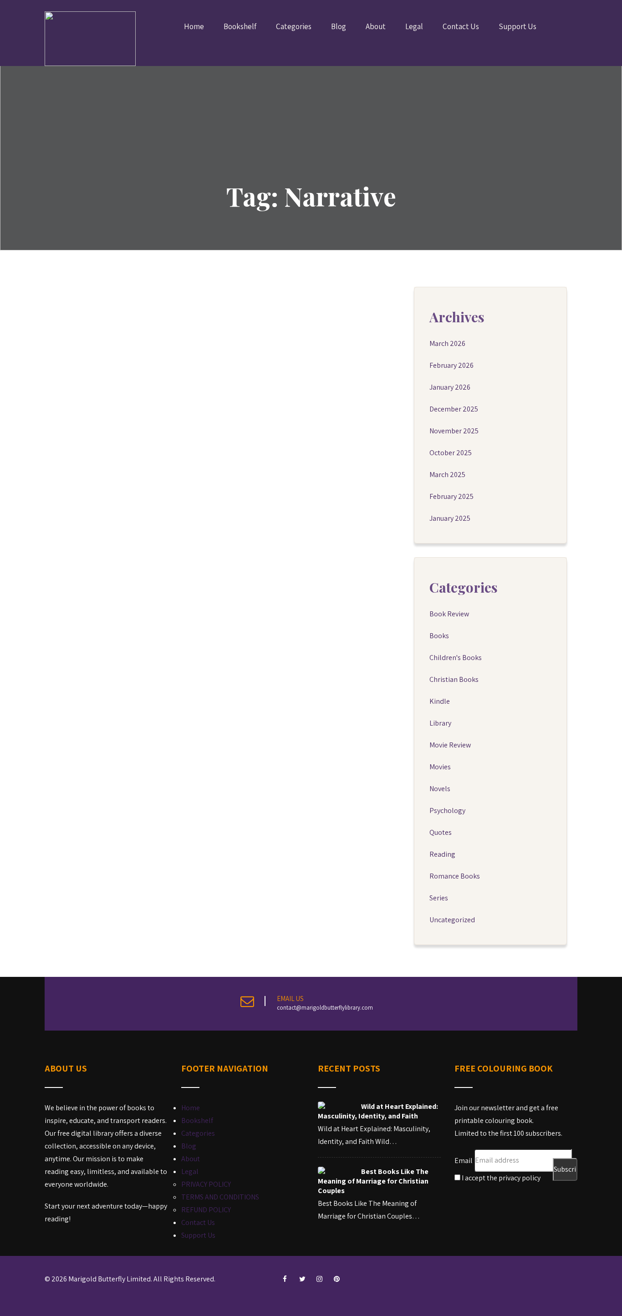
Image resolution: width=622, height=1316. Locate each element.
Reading (442, 854)
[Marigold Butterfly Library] (90, 38)
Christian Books (454, 679)
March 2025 (447, 474)
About (376, 26)
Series (438, 898)
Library (440, 723)
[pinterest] (337, 1279)
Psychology (447, 810)
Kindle (439, 701)
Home (194, 26)
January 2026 (449, 387)
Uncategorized (452, 920)
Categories (293, 26)
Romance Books (454, 876)
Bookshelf (240, 26)
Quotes (440, 832)
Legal (414, 26)
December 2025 (453, 409)
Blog (338, 26)
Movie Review (450, 745)
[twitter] (302, 1279)
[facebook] (285, 1279)
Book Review (449, 614)
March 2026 (447, 343)
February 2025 (451, 496)
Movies (440, 767)
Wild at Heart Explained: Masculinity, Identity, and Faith (378, 1111)
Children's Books (455, 657)
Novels (439, 788)
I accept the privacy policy (500, 1178)
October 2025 (450, 452)
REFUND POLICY (206, 1209)
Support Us (517, 26)
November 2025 (454, 431)
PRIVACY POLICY (206, 1184)
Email (463, 1160)
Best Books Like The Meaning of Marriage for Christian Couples (373, 1181)
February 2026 (451, 365)
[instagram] (319, 1279)
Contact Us (461, 26)
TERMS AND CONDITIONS (220, 1197)
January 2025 (449, 518)
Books (439, 635)
